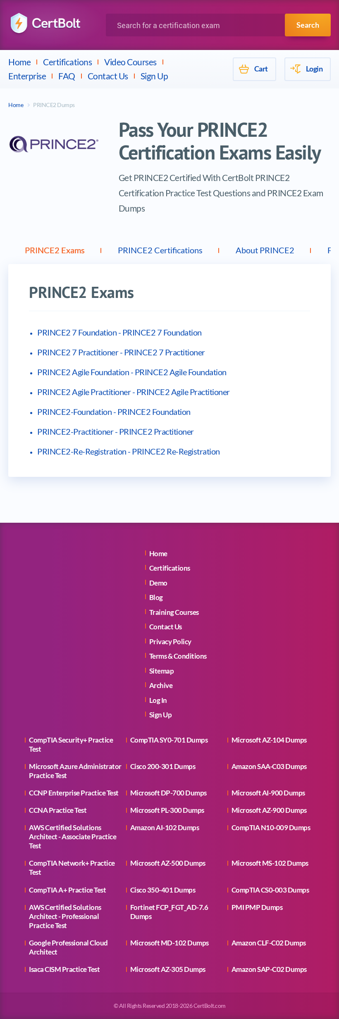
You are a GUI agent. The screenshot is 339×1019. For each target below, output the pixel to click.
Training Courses (174, 612)
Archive (161, 685)
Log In (158, 700)
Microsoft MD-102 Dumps (169, 942)
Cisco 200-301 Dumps (163, 766)
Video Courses (130, 62)
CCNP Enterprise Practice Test (74, 792)
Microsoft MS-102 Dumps (270, 863)
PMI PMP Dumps (257, 907)
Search (307, 24)
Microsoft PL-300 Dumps (167, 810)
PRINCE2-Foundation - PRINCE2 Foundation (114, 412)
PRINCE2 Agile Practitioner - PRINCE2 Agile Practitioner (133, 392)
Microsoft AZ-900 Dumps (269, 810)
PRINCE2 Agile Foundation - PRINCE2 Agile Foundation (132, 372)
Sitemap (161, 671)
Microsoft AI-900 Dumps (268, 792)
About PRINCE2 (265, 250)
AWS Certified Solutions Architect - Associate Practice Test (72, 836)
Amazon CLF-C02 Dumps (269, 942)
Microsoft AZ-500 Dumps (167, 863)
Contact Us (108, 76)
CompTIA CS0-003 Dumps (270, 890)
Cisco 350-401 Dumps (163, 890)
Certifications (67, 62)
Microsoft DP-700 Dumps (168, 792)
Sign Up (154, 76)
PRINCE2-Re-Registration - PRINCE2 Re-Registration (128, 451)
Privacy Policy (170, 641)
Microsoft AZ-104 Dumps (269, 740)
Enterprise (27, 76)
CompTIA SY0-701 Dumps (169, 740)
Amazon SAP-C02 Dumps (269, 969)
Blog (156, 597)
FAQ (66, 76)
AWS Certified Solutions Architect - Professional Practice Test (65, 916)
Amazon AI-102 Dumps (164, 827)
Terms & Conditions (178, 656)
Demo (158, 583)
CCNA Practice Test (57, 810)
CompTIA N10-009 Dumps (271, 827)
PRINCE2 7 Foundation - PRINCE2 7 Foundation (119, 332)
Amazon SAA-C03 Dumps (269, 766)
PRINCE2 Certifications (160, 250)
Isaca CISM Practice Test (64, 969)
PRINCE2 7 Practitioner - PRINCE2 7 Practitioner (121, 352)
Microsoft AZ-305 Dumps (167, 969)
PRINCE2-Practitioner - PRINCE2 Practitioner (115, 431)
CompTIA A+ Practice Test (67, 890)
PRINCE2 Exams (55, 250)
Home (19, 62)
